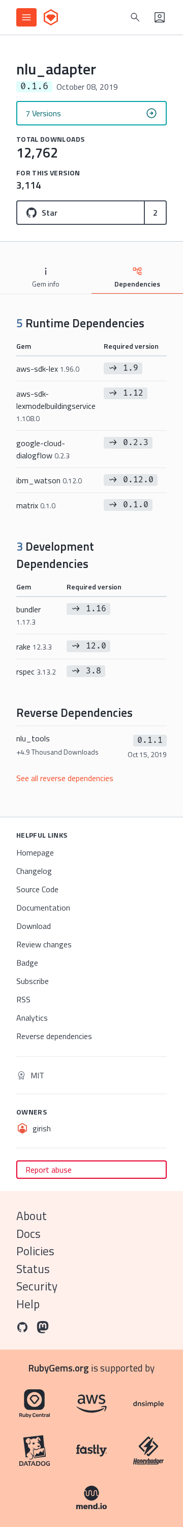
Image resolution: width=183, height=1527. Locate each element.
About (31, 1216)
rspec (36, 671)
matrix (35, 505)
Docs (28, 1234)
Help (28, 1304)
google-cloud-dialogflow (43, 449)
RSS (23, 999)
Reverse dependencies (54, 1036)
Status (33, 1269)
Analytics (32, 1018)
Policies (35, 1251)
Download (33, 926)
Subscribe (32, 981)
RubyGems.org (58, 1367)
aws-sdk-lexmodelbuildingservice (56, 405)
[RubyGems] (51, 17)
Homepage (35, 852)
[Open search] (135, 17)
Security (36, 1286)
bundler (28, 615)
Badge (27, 962)
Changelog (34, 871)
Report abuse (48, 1169)
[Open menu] (26, 17)
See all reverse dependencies (64, 778)
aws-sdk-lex (47, 369)
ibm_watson (49, 480)
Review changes (44, 944)
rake (34, 646)
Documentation (43, 907)
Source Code (37, 889)
